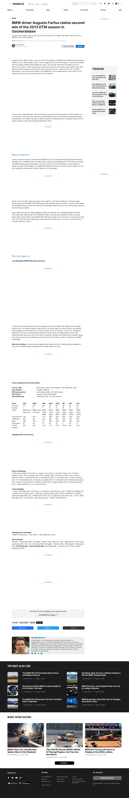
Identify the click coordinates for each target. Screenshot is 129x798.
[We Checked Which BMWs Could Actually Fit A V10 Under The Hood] (12, 686)
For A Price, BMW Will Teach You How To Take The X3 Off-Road (99, 94)
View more (63, 763)
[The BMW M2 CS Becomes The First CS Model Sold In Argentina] (12, 699)
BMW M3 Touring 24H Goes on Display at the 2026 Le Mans (100, 750)
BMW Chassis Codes (62, 776)
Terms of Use (60, 779)
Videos (66, 10)
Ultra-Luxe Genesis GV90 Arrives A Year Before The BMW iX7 (98, 103)
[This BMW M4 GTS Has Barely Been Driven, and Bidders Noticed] (12, 673)
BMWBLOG (14, 40)
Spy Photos (84, 10)
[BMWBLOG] (21, 773)
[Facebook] (101, 3)
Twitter (49, 628)
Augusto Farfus (24, 622)
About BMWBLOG (46, 776)
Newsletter (44, 4)
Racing (14, 18)
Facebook (23, 628)
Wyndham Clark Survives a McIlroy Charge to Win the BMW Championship (101, 674)
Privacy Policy (60, 781)
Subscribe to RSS (46, 781)
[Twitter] (105, 3)
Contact (37, 4)
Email (74, 628)
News (48, 10)
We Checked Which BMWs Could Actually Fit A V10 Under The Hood (41, 687)
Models (9, 10)
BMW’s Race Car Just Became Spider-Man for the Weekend (22, 750)
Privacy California (46, 785)
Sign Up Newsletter (77, 779)
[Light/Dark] (117, 3)
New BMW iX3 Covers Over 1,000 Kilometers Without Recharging (99, 86)
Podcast (103, 10)
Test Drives (30, 10)
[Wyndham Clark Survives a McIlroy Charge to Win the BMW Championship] (72, 673)
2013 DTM (15, 622)
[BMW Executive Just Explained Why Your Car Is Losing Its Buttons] (72, 686)
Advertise (31, 4)
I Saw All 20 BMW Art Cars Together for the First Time (99, 77)
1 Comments (80, 46)
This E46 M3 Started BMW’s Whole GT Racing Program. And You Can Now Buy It (63, 752)
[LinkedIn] (41, 653)
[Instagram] (112, 3)
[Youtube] (109, 3)
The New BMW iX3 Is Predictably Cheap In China (99, 111)
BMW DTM (32, 622)
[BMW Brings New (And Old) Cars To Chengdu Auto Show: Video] (72, 699)
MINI (120, 10)
